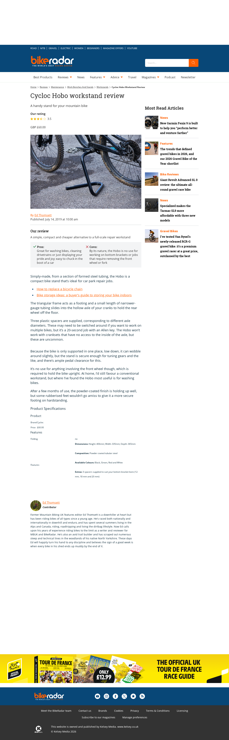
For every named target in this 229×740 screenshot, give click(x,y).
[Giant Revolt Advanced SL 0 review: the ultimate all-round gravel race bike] (151, 179)
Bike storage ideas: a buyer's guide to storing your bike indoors (84, 295)
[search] (193, 63)
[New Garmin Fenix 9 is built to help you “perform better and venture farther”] (151, 122)
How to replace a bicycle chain (59, 289)
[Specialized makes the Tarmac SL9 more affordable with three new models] (151, 205)
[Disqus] (89, 605)
